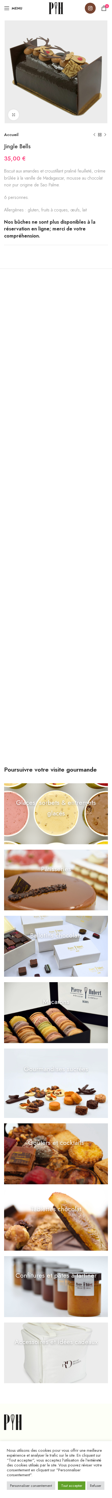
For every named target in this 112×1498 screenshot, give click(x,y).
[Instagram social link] (90, 8)
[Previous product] (94, 134)
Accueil (11, 135)
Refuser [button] (95, 1485)
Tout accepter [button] (71, 1485)
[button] (56, 813)
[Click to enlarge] (13, 114)
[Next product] (105, 134)
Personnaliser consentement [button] (31, 1485)
